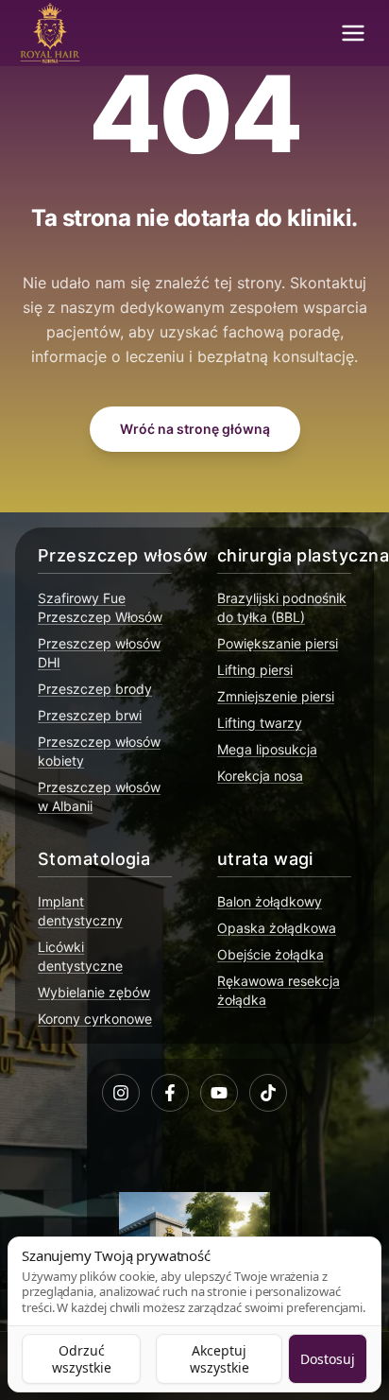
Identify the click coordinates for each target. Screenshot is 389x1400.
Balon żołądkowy (269, 901)
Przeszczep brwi (90, 715)
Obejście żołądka (270, 954)
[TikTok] (268, 1093)
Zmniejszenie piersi (275, 696)
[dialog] (194, 1314)
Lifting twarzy (259, 723)
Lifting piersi (255, 670)
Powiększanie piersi (277, 643)
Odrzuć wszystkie (81, 1358)
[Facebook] (170, 1093)
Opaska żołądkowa (276, 928)
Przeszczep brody (95, 689)
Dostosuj (327, 1359)
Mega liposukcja (267, 749)
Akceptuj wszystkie (219, 1358)
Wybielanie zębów (94, 992)
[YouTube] (219, 1093)
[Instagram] (121, 1093)
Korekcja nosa (260, 776)
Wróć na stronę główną (195, 429)
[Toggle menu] (353, 33)
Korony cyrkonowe (95, 1019)
